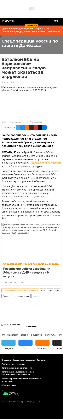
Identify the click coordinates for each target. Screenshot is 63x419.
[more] (58, 282)
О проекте (6, 360)
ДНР (50, 290)
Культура (50, 334)
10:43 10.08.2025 (9, 82)
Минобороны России (20, 296)
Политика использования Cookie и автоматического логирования (17, 373)
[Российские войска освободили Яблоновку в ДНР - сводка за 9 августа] (31, 242)
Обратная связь (8, 385)
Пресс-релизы (18, 364)
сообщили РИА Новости (46, 162)
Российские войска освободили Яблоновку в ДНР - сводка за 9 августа (26, 272)
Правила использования (23, 360)
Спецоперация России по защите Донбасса (31, 264)
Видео (24, 334)
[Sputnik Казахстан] (8, 22)
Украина (36, 296)
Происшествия (9, 334)
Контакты (41, 360)
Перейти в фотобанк (34, 122)
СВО (43, 290)
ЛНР (57, 290)
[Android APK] (10, 393)
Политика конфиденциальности (16, 367)
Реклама (5, 364)
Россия (5, 296)
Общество (36, 334)
